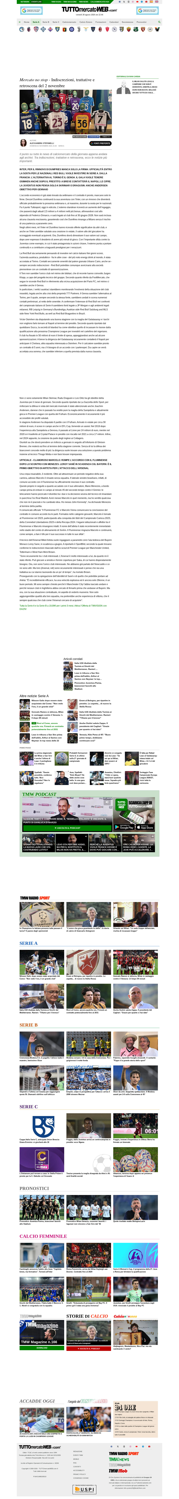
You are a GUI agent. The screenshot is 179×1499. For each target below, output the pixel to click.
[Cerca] (159, 22)
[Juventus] (79, 29)
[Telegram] (142, 2)
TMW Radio (56, 2)
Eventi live (36, 2)
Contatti (77, 1467)
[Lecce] (93, 29)
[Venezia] (157, 29)
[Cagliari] (36, 29)
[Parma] (121, 29)
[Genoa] (64, 29)
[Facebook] (120, 2)
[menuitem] (19, 22)
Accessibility (78, 1470)
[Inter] (72, 29)
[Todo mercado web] (151, 2)
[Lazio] (86, 29)
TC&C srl (31, 1452)
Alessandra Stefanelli (42, 143)
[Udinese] (150, 29)
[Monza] (107, 29)
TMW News (83, 2)
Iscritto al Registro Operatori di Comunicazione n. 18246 (40, 1463)
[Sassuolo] (136, 29)
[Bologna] (29, 29)
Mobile (76, 1459)
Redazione (77, 1451)
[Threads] (129, 2)
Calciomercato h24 (100, 2)
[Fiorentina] (50, 29)
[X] (124, 2)
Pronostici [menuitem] (141, 22)
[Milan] (100, 29)
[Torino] (143, 29)
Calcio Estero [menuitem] (86, 22)
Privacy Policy (79, 1474)
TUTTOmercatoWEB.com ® (48, 1468)
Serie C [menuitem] (56, 22)
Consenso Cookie (81, 1478)
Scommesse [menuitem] (127, 22)
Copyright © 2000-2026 (29, 1468)
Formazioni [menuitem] (101, 22)
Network (25, 2)
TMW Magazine (70, 2)
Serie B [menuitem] (46, 22)
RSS (74, 1463)
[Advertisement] (138, 186)
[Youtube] (137, 2)
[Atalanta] (22, 29)
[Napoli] (114, 29)
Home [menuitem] (26, 22)
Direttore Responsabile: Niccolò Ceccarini (40, 1458)
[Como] (43, 29)
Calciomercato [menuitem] (69, 22)
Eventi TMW (78, 1455)
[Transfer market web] (156, 2)
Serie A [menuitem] (36, 22)
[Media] (146, 2)
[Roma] (129, 29)
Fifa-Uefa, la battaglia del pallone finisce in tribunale (136, 1417)
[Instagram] (133, 2)
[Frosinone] (57, 29)
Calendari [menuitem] (114, 22)
